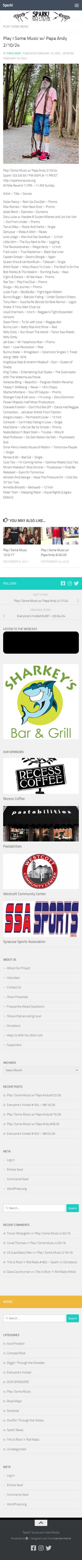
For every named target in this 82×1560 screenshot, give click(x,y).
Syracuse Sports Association (24, 942)
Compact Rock (16, 1353)
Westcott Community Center (24, 894)
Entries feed (15, 1169)
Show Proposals (17, 997)
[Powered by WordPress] (26, 1538)
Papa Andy (14, 53)
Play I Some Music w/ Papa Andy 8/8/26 (33, 1124)
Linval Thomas (16, 1243)
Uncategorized (16, 1449)
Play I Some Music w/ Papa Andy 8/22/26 (34, 1095)
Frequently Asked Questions (25, 1006)
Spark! (8, 5)
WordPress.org (17, 1189)
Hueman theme (62, 1538)
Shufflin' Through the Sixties (25, 1420)
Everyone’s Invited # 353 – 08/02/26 (31, 1134)
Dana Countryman (18, 1272)
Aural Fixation (16, 1343)
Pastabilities (12, 846)
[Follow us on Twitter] (76, 583)
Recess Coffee (14, 799)
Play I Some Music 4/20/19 (52, 1233)
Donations (13, 1026)
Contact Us (14, 987)
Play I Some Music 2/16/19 (55, 1252)
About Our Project (18, 968)
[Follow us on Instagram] (69, 583)
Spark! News (15, 1430)
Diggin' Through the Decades (26, 1363)
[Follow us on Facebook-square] (62, 583)
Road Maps (14, 1401)
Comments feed (17, 1179)
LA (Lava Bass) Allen (20, 1252)
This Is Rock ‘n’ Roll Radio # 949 (55, 1272)
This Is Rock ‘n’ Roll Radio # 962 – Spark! (33, 1262)
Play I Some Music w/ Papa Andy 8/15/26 (34, 1114)
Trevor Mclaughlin (18, 1233)
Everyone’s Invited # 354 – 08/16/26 (31, 1105)
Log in (11, 1160)
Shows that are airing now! (24, 1016)
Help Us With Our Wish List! (25, 1035)
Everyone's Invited (19, 1372)
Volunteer (13, 978)
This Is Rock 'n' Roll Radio (23, 1439)
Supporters (14, 1045)
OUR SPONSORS (18, 1382)
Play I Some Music (16, 26)
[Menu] (76, 5)
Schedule (13, 1411)
